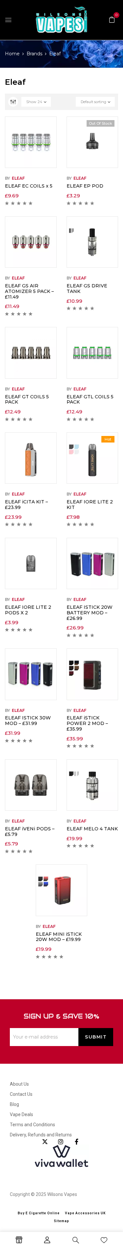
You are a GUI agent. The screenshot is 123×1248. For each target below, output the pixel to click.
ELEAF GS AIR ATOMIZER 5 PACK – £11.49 (29, 291)
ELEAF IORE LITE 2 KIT (90, 504)
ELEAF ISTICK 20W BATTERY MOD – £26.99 (90, 612)
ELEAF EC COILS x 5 (28, 186)
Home (12, 54)
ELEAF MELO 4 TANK (92, 829)
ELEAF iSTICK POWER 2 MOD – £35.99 (87, 723)
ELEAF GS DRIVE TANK (87, 288)
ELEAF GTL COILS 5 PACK (90, 399)
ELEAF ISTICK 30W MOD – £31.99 (28, 720)
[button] (112, 19)
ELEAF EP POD (85, 186)
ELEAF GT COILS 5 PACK (27, 399)
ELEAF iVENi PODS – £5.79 (29, 831)
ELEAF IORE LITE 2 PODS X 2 (28, 610)
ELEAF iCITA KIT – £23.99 (26, 504)
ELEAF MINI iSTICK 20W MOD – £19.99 (59, 937)
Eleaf (18, 178)
